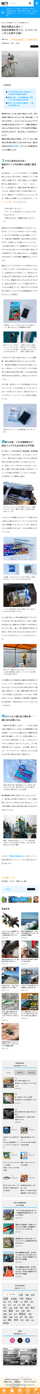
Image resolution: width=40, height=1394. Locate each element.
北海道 (14, 1298)
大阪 (15, 1301)
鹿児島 (6, 1323)
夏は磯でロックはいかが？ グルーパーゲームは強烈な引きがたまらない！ (26, 1240)
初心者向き (5, 881)
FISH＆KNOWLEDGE (17, 39)
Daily (9, 1072)
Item (12, 43)
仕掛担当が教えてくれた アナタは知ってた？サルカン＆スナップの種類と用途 (10, 1044)
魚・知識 (5, 877)
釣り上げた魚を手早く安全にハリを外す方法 (29, 960)
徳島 (21, 1308)
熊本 (10, 1314)
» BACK (7, 889)
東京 (11, 1310)
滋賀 (5, 1314)
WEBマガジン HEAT (13, 9)
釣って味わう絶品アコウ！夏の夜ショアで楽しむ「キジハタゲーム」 (25, 1083)
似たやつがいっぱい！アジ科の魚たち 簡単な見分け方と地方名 (11, 1187)
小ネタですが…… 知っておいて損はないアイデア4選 (10, 986)
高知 (27, 1320)
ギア (13, 877)
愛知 (32, 1307)
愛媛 (26, 1308)
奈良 (21, 1302)
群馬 (21, 1317)
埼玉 (4, 1302)
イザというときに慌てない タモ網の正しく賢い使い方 (29, 986)
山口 (9, 1305)
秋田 (16, 1317)
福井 (30, 1314)
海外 (28, 1311)
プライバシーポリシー (30, 1381)
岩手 (5, 1308)
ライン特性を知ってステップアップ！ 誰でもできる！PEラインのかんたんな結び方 (29, 1013)
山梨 (19, 1305)
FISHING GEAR (31, 39)
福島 (10, 1317)
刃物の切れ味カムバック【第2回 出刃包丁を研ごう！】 (10, 960)
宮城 (26, 1302)
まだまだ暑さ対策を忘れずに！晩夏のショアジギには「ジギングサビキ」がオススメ (10, 1014)
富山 (4, 1305)
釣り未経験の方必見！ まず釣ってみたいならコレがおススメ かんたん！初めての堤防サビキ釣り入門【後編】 (26, 1255)
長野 (4, 1320)
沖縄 (23, 1311)
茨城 (25, 1317)
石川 (15, 1314)
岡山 (28, 1305)
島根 (10, 1308)
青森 (10, 1320)
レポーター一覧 (27, 1379)
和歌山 (29, 1298)
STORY (25, 9)
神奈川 (22, 1313)
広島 (16, 1308)
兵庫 (5, 1298)
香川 (22, 1320)
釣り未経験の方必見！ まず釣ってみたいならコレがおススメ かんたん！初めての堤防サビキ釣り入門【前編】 (26, 1270)
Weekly (20, 1072)
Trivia (17, 43)
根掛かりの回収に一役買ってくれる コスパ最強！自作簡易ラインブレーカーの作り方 (26, 1226)
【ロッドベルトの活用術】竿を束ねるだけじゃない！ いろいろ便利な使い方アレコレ (10, 933)
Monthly (31, 1072)
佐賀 (32, 1295)
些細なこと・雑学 (21, 881)
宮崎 (31, 1302)
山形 (14, 1305)
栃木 (17, 1311)
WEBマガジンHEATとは (12, 1379)
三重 (21, 1295)
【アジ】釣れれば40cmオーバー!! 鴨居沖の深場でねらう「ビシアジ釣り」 (26, 1212)
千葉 (21, 1298)
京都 (27, 1295)
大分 (9, 1302)
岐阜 (23, 1305)
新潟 (5, 1311)
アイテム (12, 881)
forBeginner (5, 43)
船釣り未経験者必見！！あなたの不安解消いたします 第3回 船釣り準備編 (29, 933)
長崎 (31, 1317)
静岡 (16, 1320)
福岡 (5, 1317)
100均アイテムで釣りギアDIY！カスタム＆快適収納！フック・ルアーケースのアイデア (11, 1142)
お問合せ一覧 (7, 1381)
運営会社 (17, 1381)
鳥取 (32, 1320)
